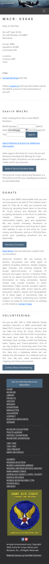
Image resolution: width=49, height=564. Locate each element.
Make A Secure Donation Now (19, 168)
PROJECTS (11, 398)
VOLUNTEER (12, 413)
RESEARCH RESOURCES (17, 419)
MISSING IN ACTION (16, 462)
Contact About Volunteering (18, 367)
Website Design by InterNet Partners (24, 555)
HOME (10, 389)
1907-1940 (11, 443)
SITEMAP (11, 422)
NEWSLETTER (13, 410)
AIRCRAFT (11, 486)
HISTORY (11, 401)
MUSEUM (11, 392)
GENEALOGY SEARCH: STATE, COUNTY (24, 474)
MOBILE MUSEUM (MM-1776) (20, 480)
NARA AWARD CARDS (16, 471)
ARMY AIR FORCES (15, 452)
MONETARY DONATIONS (18, 438)
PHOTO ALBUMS (14, 432)
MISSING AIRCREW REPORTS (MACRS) (24, 468)
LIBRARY (10, 395)
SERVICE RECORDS (15, 477)
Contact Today (25, 304)
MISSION (11, 404)
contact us (14, 86)
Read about (8, 251)
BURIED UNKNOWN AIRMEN (20, 465)
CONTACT (11, 416)
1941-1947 (11, 446)
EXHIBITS (11, 459)
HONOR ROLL (13, 483)
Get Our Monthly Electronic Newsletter (25, 383)
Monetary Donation (14, 244)
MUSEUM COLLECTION (17, 429)
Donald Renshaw (11, 78)
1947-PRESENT (13, 449)
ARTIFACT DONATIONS (17, 435)
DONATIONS (12, 407)
